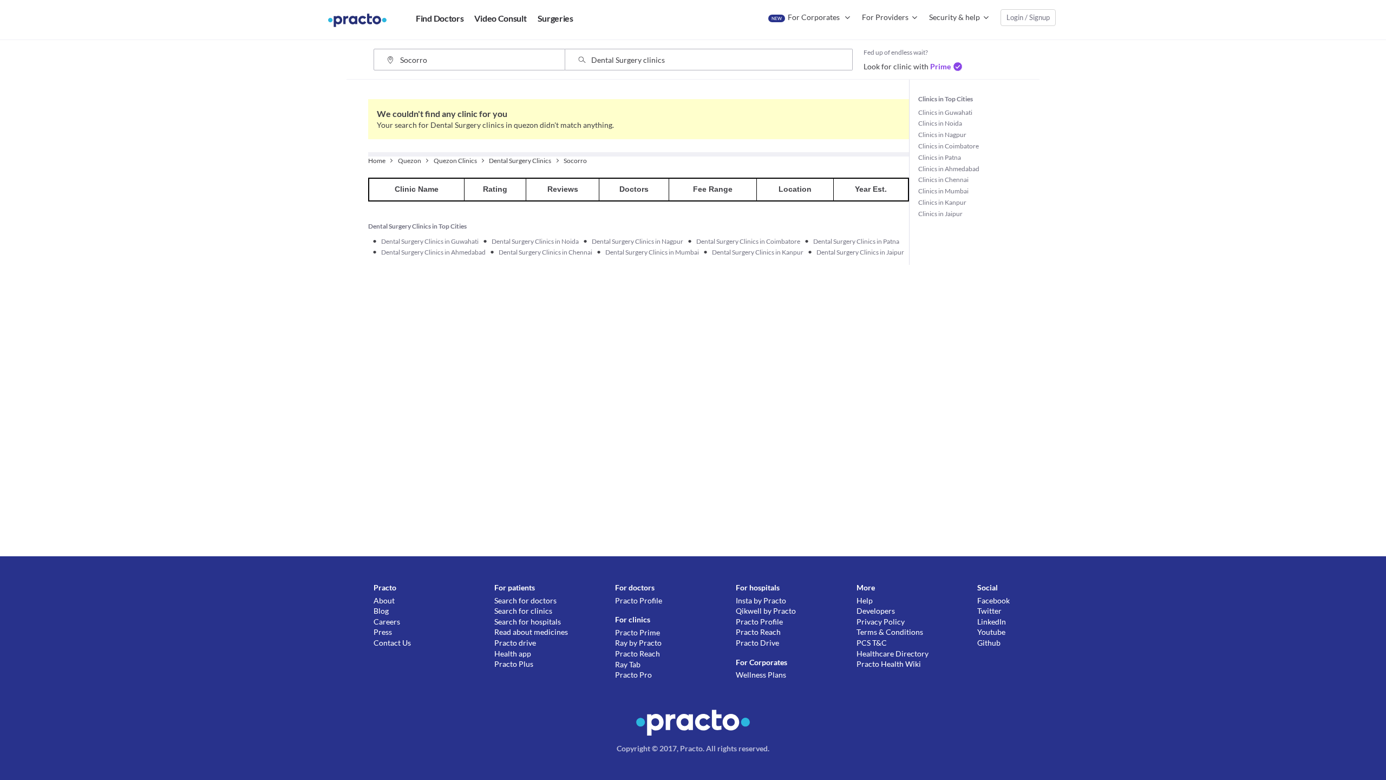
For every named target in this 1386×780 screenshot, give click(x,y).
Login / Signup (1028, 17)
